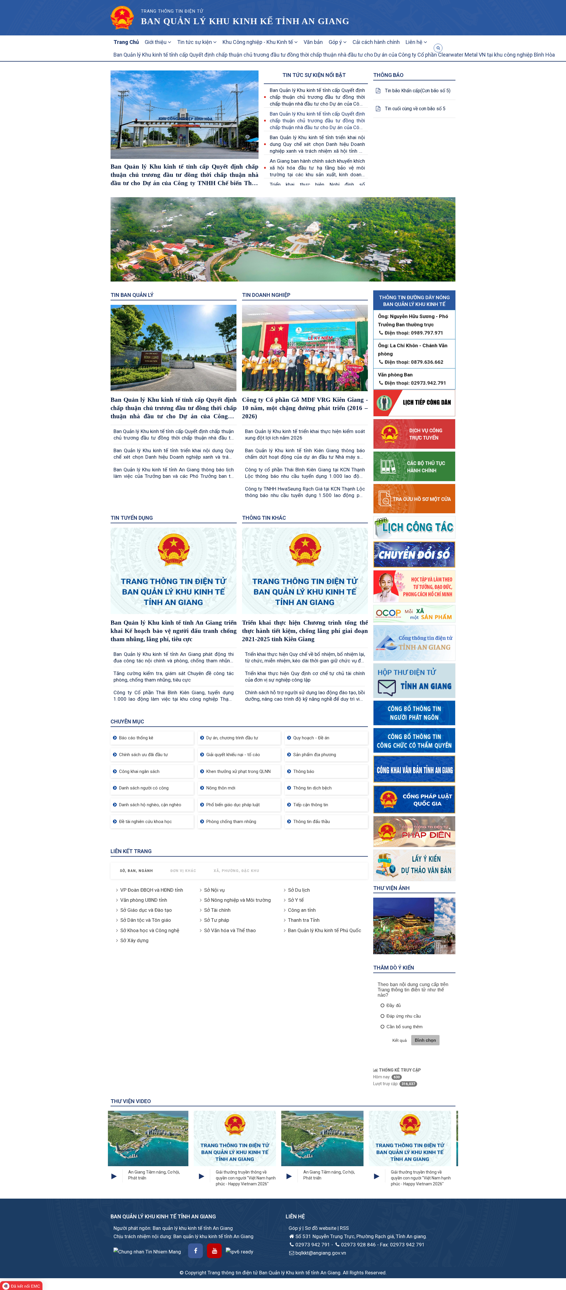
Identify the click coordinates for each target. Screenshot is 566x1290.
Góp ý (336, 42)
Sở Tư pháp (216, 920)
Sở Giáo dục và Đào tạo (146, 910)
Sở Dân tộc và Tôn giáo (145, 920)
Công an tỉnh (302, 910)
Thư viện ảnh (391, 888)
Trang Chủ (126, 42)
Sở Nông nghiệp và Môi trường (237, 900)
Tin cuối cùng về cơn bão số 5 (415, 108)
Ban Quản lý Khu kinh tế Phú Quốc (324, 930)
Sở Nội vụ (214, 890)
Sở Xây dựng (134, 940)
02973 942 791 (312, 1245)
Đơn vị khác (183, 871)
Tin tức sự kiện (195, 42)
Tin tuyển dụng (132, 518)
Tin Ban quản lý (132, 295)
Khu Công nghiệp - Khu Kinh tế (258, 42)
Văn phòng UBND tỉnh (143, 900)
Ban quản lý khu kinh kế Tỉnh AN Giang (245, 21)
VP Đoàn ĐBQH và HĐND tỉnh (151, 890)
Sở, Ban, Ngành (136, 871)
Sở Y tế (296, 900)
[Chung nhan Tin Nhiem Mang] (147, 1251)
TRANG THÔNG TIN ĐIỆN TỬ (172, 11)
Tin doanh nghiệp (266, 295)
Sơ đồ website (321, 1228)
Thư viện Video (131, 1101)
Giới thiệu (156, 42)
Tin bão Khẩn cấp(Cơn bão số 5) (417, 90)
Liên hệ (415, 42)
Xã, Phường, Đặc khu (236, 871)
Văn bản (313, 42)
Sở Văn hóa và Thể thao (230, 930)
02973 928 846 (358, 1245)
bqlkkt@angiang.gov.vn (320, 1253)
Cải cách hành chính (376, 42)
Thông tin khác (264, 518)
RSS (344, 1228)
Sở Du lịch (299, 890)
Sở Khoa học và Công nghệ (149, 930)
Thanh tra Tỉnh (304, 920)
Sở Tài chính (217, 910)
